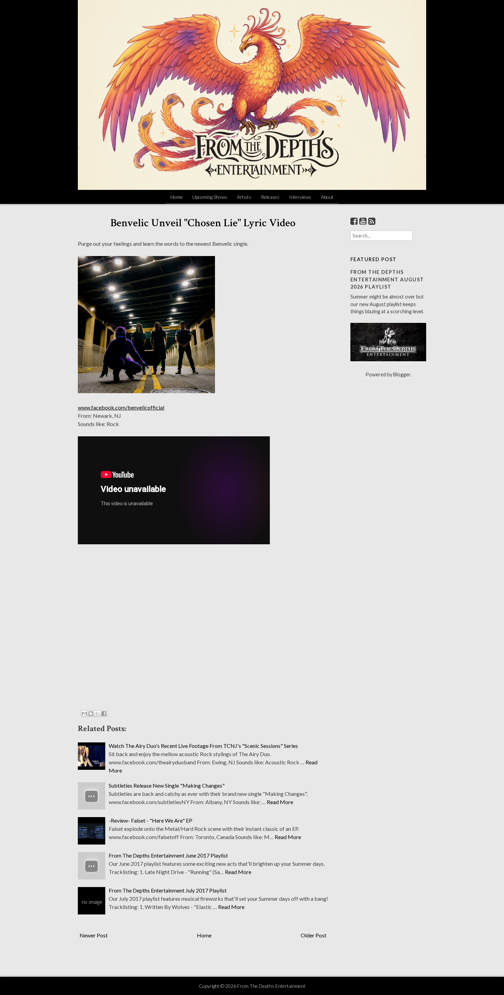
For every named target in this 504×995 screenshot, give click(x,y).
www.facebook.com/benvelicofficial (121, 407)
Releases (270, 197)
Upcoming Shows (209, 197)
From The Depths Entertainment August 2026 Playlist (387, 279)
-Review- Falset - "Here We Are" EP (150, 820)
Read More (280, 802)
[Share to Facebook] (103, 713)
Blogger (401, 374)
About (327, 197)
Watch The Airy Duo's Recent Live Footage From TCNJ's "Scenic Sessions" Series (203, 745)
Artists (244, 197)
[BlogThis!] (90, 713)
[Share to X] (97, 713)
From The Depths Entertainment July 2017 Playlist (168, 890)
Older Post (313, 935)
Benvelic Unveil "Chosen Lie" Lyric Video (203, 223)
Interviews (300, 197)
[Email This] (84, 713)
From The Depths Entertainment (271, 986)
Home (176, 197)
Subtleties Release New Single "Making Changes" (167, 785)
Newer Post (94, 935)
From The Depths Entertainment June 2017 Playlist (168, 855)
